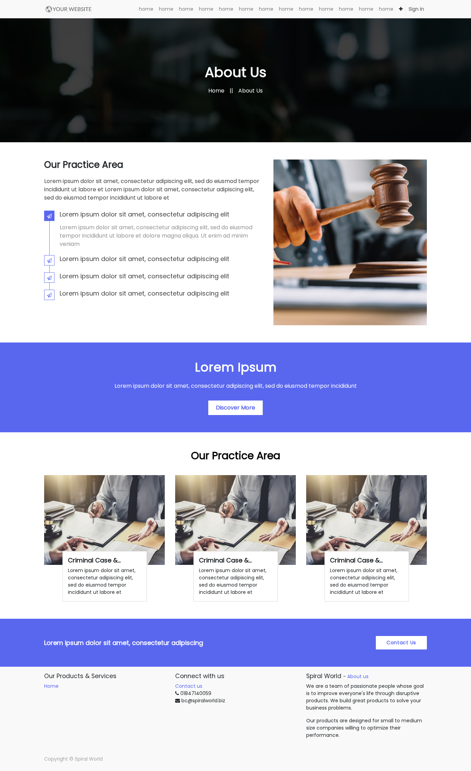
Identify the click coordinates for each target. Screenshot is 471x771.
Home (216, 91)
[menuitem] (146, 9)
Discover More (235, 408)
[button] (400, 9)
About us (358, 676)
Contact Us (401, 642)
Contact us (188, 686)
